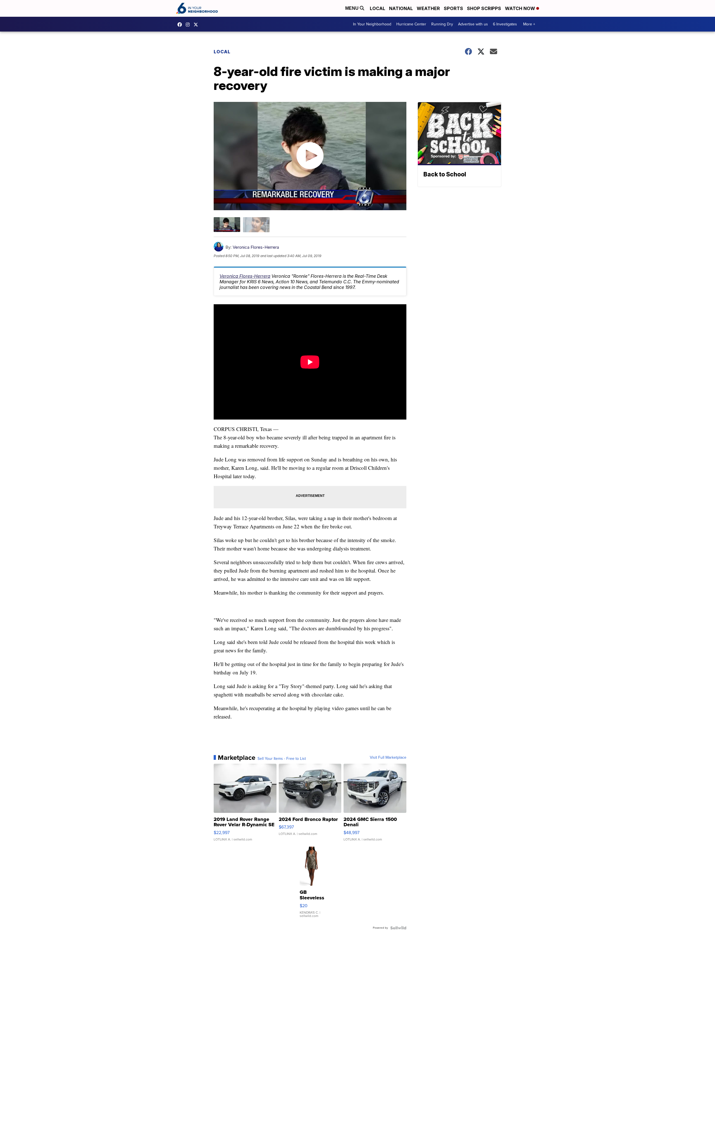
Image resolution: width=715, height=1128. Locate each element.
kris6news (189, 24)
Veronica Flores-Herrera (256, 247)
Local (377, 8)
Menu (352, 8)
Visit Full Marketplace (388, 758)
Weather (428, 8)
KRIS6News (181, 24)
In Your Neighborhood (372, 24)
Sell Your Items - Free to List (282, 759)
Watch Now (520, 8)
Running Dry (442, 24)
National (401, 8)
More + (529, 24)
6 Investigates (505, 24)
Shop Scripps (484, 8)
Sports (453, 8)
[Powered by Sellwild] (398, 928)
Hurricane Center (411, 24)
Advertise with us (473, 24)
